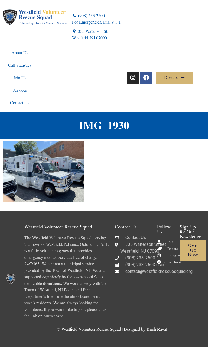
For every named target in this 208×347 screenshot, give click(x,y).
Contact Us (19, 102)
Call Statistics (19, 65)
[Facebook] (146, 78)
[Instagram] (133, 78)
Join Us (19, 77)
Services (19, 90)
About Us (19, 52)
